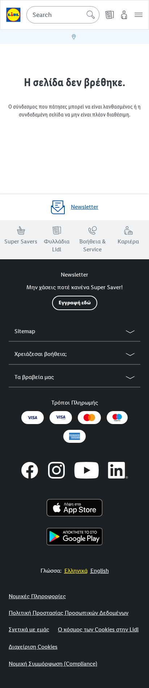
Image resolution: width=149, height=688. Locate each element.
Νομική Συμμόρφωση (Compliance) (53, 663)
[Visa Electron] (61, 417)
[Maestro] (117, 417)
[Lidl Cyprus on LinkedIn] (118, 470)
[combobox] (62, 14)
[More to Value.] (13, 15)
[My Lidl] (124, 14)
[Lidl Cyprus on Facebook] (30, 470)
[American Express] (74, 436)
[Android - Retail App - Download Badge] (75, 536)
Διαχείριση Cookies (33, 646)
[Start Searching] (91, 15)
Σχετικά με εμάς (29, 629)
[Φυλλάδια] (109, 14)
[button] (138, 14)
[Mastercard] (89, 417)
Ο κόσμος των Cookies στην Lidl (98, 629)
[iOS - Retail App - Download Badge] (75, 507)
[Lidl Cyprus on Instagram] (56, 470)
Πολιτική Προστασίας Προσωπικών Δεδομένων (68, 612)
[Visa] (32, 417)
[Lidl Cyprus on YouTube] (86, 470)
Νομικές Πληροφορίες (37, 596)
